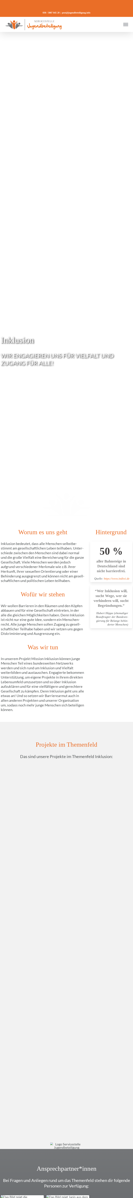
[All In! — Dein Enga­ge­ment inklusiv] (100, 768)
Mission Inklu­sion (100, 1073)
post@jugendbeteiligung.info (76, 13)
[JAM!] (33, 768)
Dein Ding (33, 1069)
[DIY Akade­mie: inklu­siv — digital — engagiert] (33, 919)
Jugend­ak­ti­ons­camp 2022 (100, 900)
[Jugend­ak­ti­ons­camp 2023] (100, 919)
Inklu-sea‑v (100, 1030)
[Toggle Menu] (126, 24)
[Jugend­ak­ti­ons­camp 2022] (100, 833)
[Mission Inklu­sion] (100, 1048)
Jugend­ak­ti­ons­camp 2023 (100, 965)
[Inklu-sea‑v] (100, 984)
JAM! (32, 814)
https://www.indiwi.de (117, 578)
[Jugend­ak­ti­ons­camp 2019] (33, 1092)
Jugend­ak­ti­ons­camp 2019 (33, 1116)
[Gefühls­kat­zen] (33, 833)
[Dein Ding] (33, 1048)
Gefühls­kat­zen (33, 881)
